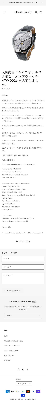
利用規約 (7, 360)
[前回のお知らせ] (4, 2)
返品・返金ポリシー (11, 350)
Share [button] (6, 95)
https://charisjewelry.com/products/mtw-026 (18, 164)
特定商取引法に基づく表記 (13, 341)
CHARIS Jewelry (19, 399)
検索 (5, 336)
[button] (4, 12)
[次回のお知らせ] (42, 2)
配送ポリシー (9, 355)
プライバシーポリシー (12, 346)
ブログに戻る (25, 241)
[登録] (39, 315)
